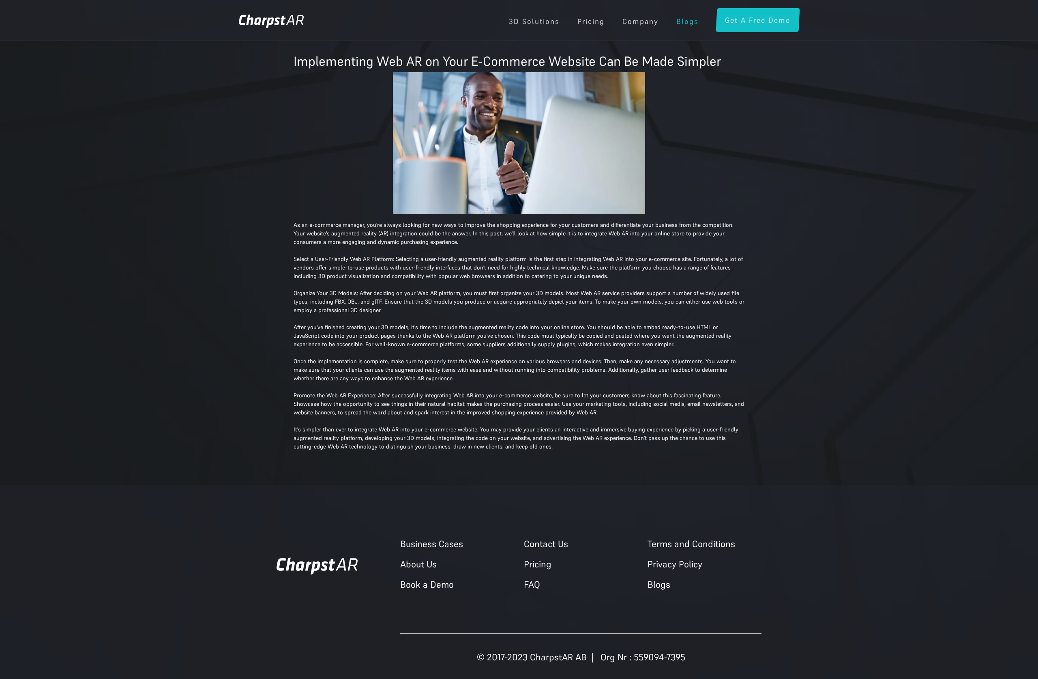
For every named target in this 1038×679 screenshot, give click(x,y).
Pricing (591, 21)
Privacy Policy (675, 564)
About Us (418, 564)
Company (640, 21)
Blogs (687, 21)
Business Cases (431, 544)
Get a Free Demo (758, 20)
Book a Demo (427, 584)
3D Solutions (534, 21)
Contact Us (546, 544)
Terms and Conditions (691, 544)
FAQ (532, 584)
